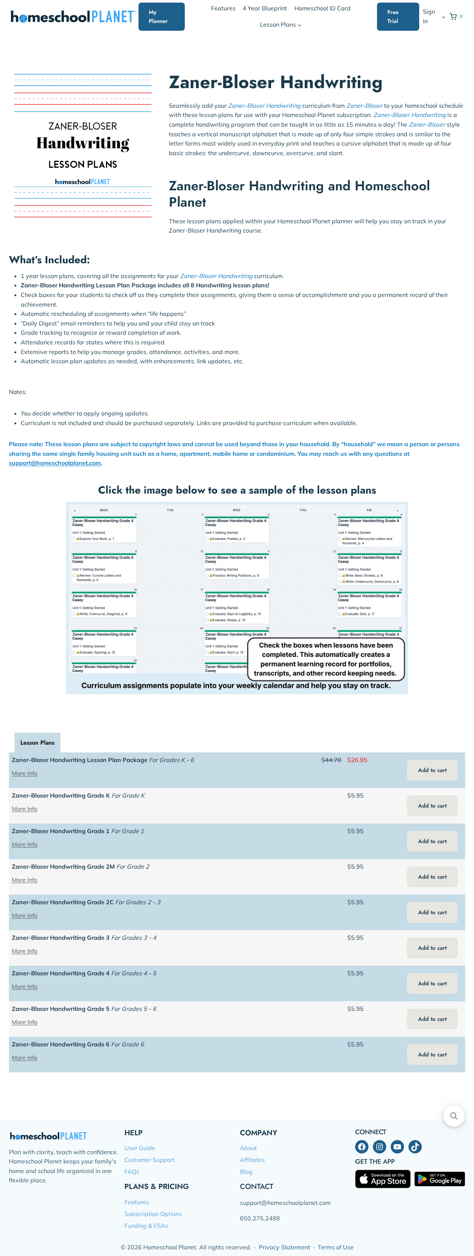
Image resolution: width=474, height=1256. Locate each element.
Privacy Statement (284, 1247)
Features (223, 8)
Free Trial (392, 16)
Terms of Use (336, 1247)
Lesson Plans (37, 742)
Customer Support (149, 1159)
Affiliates (252, 1159)
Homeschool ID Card (322, 8)
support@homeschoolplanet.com (55, 463)
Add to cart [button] (432, 770)
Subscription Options (153, 1213)
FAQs (131, 1171)
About (248, 1148)
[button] (443, 16)
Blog (246, 1171)
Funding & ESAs (146, 1225)
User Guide (139, 1148)
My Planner (158, 16)
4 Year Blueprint (265, 8)
